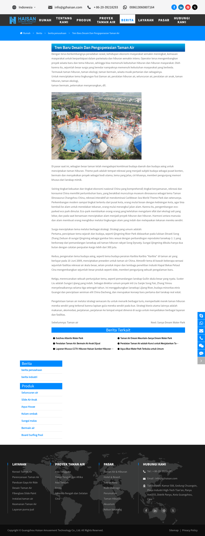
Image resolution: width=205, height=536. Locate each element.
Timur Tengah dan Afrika (69, 477)
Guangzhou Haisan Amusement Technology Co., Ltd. (51, 530)
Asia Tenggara (63, 472)
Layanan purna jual (23, 509)
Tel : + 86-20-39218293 (159, 471)
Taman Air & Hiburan (115, 472)
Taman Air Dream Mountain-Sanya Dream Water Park (146, 338)
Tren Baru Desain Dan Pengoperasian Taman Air (95, 33)
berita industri (29, 377)
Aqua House (28, 406)
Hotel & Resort (112, 477)
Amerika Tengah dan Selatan (71, 493)
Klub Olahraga (112, 488)
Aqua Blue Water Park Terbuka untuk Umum (142, 349)
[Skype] (201, 315)
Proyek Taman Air (70, 464)
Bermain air (28, 428)
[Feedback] (201, 353)
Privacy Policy (189, 530)
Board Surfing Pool (32, 435)
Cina (57, 498)
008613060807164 (142, 7)
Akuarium (109, 504)
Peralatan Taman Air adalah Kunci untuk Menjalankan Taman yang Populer (149, 343)
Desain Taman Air (22, 488)
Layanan (19, 464)
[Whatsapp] (201, 323)
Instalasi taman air (22, 498)
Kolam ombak (29, 414)
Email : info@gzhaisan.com (162, 478)
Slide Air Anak (29, 399)
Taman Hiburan (112, 498)
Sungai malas (29, 421)
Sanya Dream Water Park (171, 322)
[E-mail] (201, 330)
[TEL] (201, 338)
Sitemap (174, 530)
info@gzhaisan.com (68, 7)
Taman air (72, 322)
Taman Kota (110, 482)
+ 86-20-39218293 (106, 7)
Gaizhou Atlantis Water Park (69, 338)
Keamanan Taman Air (24, 504)
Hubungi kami (154, 464)
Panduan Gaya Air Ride (25, 482)
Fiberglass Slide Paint (24, 493)
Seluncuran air (29, 392)
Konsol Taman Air (22, 472)
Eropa (58, 488)
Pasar (109, 464)
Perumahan (110, 493)
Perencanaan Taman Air (25, 477)
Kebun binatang (113, 509)
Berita (39, 33)
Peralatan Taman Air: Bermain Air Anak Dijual (78, 343)
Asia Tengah (62, 482)
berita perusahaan (57, 33)
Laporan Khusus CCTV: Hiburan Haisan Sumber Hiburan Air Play (85, 349)
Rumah (26, 33)
